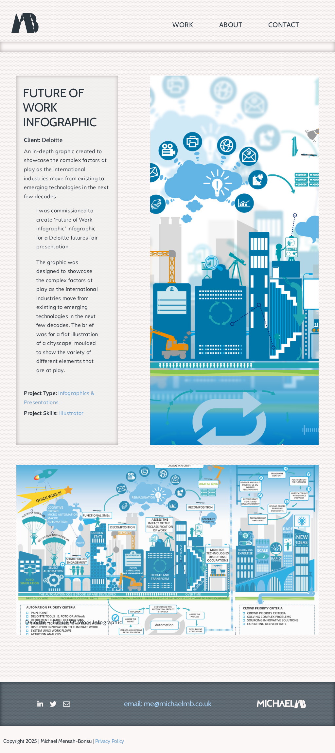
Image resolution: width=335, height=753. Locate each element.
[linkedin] (40, 704)
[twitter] (53, 704)
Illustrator (71, 413)
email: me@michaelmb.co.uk (167, 703)
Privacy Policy (109, 741)
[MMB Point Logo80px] (281, 702)
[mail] (66, 704)
